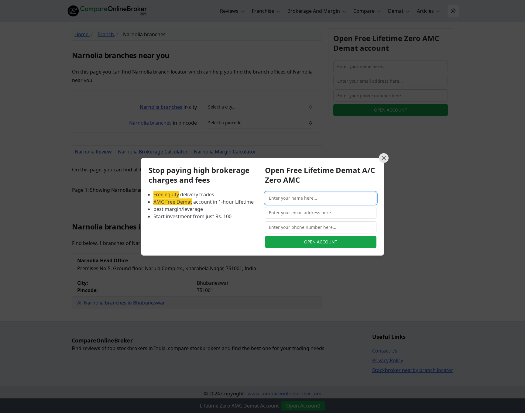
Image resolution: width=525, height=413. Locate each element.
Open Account (320, 242)
